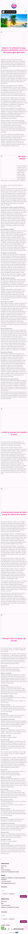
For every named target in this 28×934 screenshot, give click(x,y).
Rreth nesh (4, 866)
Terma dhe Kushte (5, 870)
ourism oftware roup (17, 933)
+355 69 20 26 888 (5, 881)
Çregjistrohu (11, 893)
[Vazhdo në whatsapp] (2, 928)
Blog (2, 868)
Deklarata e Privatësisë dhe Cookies (10, 872)
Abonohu (5, 893)
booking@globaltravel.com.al (8, 883)
